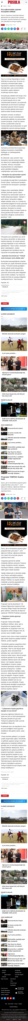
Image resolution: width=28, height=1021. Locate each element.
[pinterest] (18, 29)
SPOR (16, 976)
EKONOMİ (17, 970)
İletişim (20, 1003)
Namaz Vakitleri (5, 994)
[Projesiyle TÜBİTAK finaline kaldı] (14, 510)
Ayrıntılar (15, 1019)
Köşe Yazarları (4, 978)
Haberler (5, 6)
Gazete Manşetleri (5, 990)
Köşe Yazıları (7, 974)
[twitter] (5, 29)
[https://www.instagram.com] (8, 998)
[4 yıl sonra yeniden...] (14, 344)
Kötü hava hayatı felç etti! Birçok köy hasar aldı (13, 395)
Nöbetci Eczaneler (5, 992)
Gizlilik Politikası (14, 1006)
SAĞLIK (4, 976)
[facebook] (2, 29)
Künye (16, 1003)
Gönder (5, 303)
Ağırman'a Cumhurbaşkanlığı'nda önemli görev (13, 373)
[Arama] (26, 2)
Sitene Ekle (11, 1003)
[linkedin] (15, 29)
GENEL (9, 6)
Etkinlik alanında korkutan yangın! (14, 334)
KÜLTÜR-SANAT (19, 974)
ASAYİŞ (4, 970)
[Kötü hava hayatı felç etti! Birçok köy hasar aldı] (14, 385)
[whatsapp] (8, 29)
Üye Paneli (13, 978)
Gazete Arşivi (13, 983)
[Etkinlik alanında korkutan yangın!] (14, 324)
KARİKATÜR (18, 972)
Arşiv (11, 981)
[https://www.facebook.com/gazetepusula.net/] (2, 998)
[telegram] (11, 29)
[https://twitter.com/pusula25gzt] (5, 998)
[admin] (14, 998)
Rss (6, 1003)
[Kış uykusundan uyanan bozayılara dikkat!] (14, 40)
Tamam (19, 1019)
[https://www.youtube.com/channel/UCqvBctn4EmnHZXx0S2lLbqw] (11, 998)
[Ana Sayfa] (1, 6)
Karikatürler (13, 985)
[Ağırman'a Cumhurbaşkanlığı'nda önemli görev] (14, 363)
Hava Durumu (4, 988)
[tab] (5, 287)
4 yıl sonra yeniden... (9, 353)
